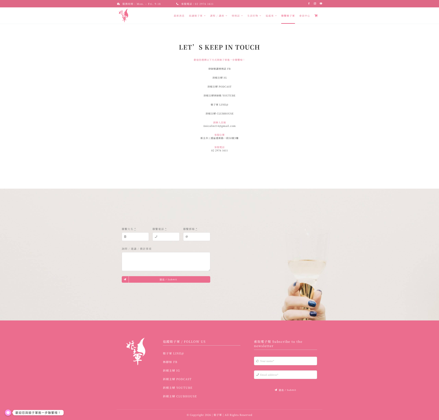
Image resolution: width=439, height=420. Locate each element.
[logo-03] (135, 339)
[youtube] (321, 3)
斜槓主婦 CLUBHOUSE (220, 113)
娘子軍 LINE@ (219, 104)
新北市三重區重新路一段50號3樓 (219, 138)
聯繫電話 (159, 229)
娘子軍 (218, 415)
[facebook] (309, 3)
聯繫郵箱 (190, 229)
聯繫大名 (129, 229)
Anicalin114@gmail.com (219, 126)
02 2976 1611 (204, 3)
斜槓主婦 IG (219, 77)
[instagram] (315, 3)
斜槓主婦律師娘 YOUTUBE (219, 95)
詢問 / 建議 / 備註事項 (137, 248)
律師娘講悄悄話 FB (219, 68)
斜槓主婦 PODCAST (219, 86)
